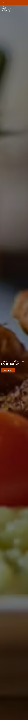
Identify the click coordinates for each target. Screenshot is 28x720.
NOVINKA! (4, 2)
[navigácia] (25, 9)
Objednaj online (8, 370)
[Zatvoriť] (25, 2)
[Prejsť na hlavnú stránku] (6, 9)
